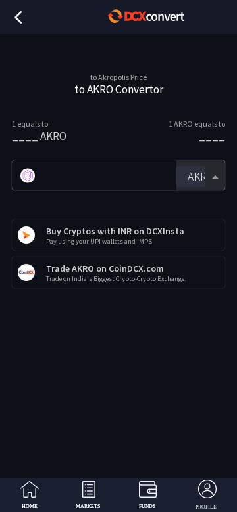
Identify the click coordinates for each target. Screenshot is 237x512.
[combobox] (200, 175)
